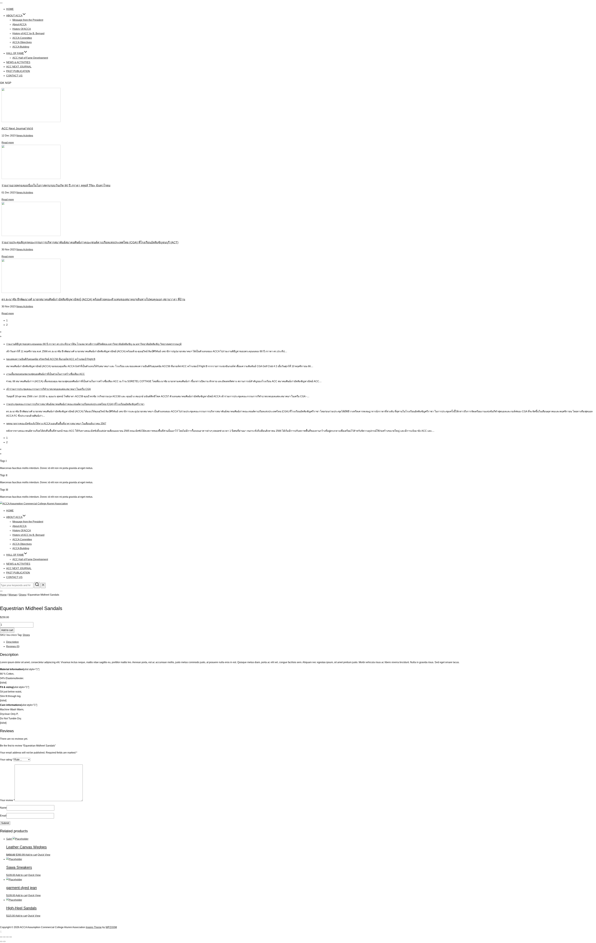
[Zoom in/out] (10, 936)
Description (12, 642)
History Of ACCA (21, 29)
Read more (8, 142)
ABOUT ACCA (14, 15)
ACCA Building (20, 46)
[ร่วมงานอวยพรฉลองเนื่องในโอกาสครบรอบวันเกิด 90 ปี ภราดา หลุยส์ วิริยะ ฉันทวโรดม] (31, 178)
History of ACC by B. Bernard (28, 33)
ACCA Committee (22, 38)
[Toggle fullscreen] (7, 936)
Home (3, 594)
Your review (7, 800)
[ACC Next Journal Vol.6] (31, 121)
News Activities (24, 135)
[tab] (301, 642)
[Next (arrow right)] (4, 941)
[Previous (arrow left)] (1, 941)
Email (3, 815)
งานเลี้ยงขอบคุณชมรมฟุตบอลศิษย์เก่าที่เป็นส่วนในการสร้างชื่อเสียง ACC (45, 374)
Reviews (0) (12, 646)
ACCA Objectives (22, 42)
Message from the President (27, 20)
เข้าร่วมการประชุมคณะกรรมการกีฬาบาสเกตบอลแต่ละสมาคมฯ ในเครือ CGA (48, 389)
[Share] (4, 936)
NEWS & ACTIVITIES (18, 62)
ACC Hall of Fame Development (30, 58)
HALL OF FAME (15, 53)
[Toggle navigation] (1, 2)
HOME (10, 9)
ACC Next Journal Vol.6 (17, 128)
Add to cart (7, 630)
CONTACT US (14, 75)
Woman (13, 594)
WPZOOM (111, 927)
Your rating (7, 759)
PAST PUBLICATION (18, 71)
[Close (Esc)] (1, 936)
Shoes (22, 594)
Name (3, 807)
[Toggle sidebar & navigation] (1, 591)
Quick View (44, 854)
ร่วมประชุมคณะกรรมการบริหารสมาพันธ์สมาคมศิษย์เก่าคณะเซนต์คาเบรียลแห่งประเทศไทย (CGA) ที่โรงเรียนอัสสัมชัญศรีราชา (75, 404)
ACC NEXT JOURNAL (19, 66)
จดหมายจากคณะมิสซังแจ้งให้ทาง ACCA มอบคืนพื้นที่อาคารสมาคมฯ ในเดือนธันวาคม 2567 (56, 423)
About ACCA (19, 24)
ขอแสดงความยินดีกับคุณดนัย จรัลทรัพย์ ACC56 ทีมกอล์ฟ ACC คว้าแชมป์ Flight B (50, 359)
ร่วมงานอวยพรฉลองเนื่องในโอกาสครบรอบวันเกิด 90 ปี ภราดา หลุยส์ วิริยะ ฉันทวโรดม (56, 185)
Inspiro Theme (94, 927)
